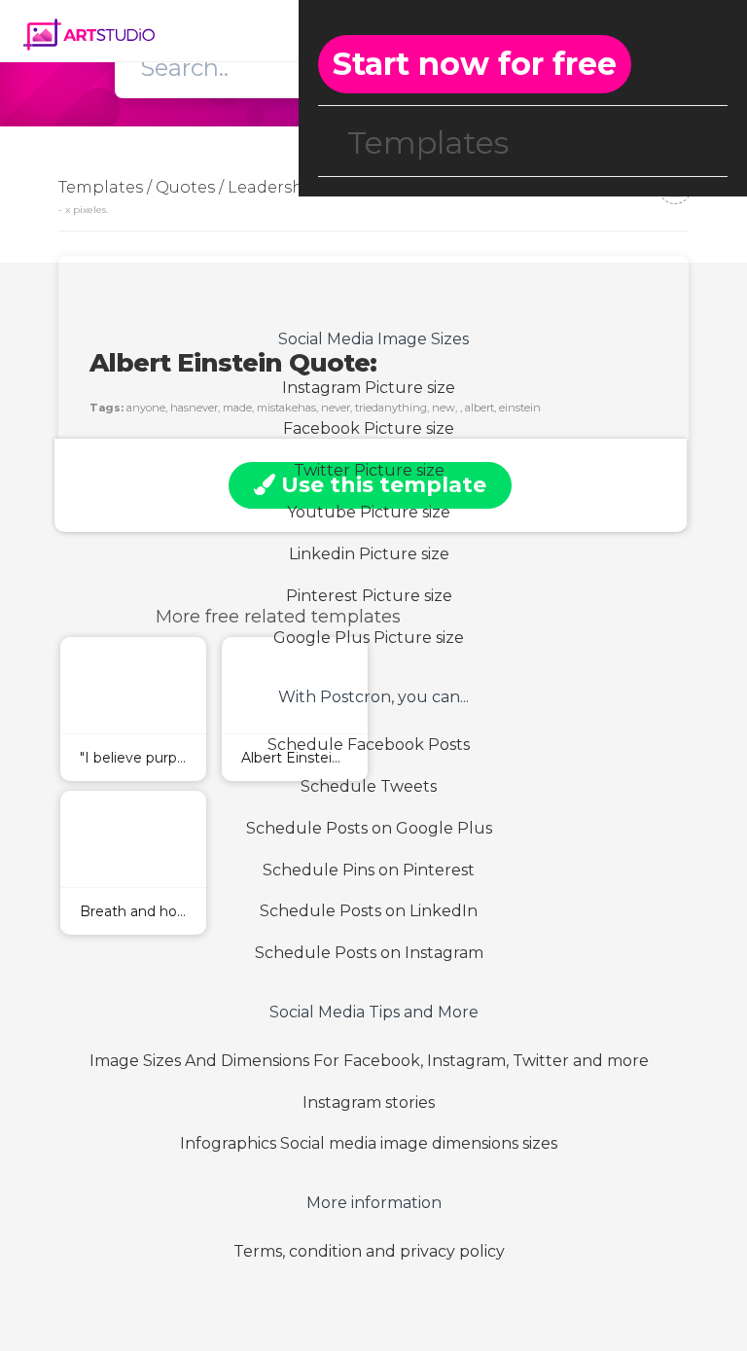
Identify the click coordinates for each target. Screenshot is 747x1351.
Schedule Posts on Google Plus (369, 828)
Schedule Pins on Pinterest (369, 870)
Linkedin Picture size (369, 554)
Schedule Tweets (369, 786)
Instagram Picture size (368, 387)
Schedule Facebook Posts (368, 744)
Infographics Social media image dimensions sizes (368, 1143)
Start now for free (475, 64)
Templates (428, 142)
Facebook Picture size (368, 428)
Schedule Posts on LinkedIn (369, 911)
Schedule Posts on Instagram (369, 952)
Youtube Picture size (368, 512)
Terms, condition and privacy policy (369, 1251)
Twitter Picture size (369, 470)
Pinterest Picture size (369, 596)
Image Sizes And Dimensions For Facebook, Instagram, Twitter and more (369, 1060)
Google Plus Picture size (368, 637)
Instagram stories (368, 1102)
